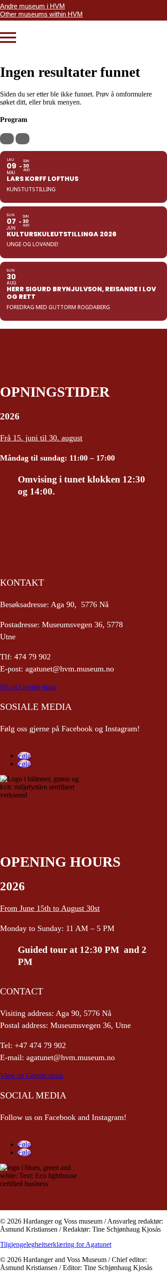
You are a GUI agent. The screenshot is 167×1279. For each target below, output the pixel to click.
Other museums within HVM (41, 14)
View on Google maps (31, 1075)
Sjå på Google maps (28, 687)
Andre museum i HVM (32, 6)
